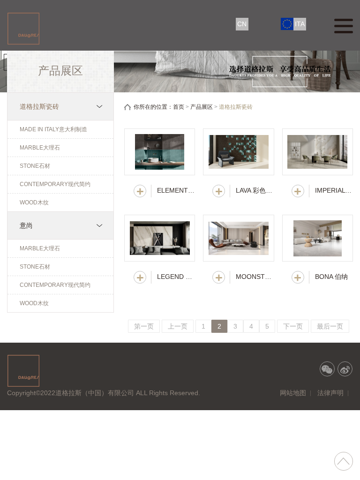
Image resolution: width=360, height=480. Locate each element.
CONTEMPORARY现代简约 (55, 184)
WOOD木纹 (34, 202)
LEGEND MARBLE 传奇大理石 (176, 276)
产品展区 (201, 107)
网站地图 (293, 393)
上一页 (178, 326)
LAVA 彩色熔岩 (255, 190)
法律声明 (330, 393)
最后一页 (330, 326)
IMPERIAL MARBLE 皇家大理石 (334, 190)
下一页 (293, 326)
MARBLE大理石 (40, 147)
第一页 (144, 326)
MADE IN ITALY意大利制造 (53, 129)
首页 (178, 107)
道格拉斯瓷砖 (39, 106)
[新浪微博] (345, 368)
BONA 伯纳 (331, 276)
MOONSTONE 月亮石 (255, 276)
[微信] (327, 368)
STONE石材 (35, 166)
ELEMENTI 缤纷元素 (176, 190)
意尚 (26, 225)
